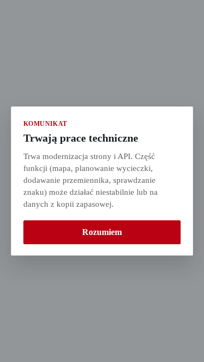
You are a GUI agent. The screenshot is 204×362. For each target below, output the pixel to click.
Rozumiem (102, 232)
